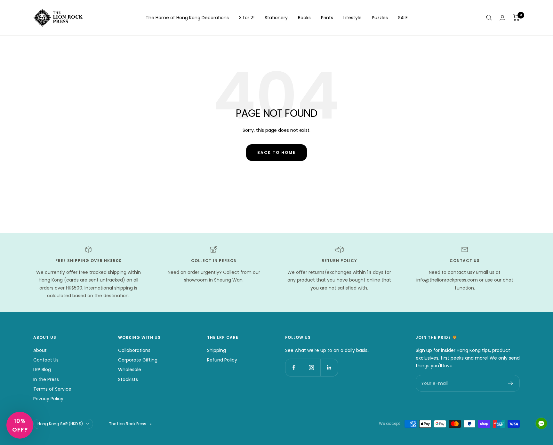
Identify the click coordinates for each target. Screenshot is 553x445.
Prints (327, 17)
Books (304, 17)
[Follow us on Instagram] (311, 367)
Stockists (128, 379)
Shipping (216, 350)
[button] (19, 425)
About (40, 350)
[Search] (489, 17)
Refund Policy (222, 360)
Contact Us (46, 360)
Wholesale (129, 369)
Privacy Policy (48, 398)
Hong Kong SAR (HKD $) (60, 423)
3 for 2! (246, 17)
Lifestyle (352, 17)
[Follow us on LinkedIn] (329, 367)
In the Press (46, 379)
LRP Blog (42, 369)
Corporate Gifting (137, 360)
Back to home (276, 152)
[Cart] (516, 17)
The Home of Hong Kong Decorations (187, 17)
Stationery (276, 17)
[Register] (510, 383)
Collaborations (134, 350)
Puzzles (380, 17)
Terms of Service (52, 389)
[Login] (502, 17)
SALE (403, 17)
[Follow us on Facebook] (294, 367)
